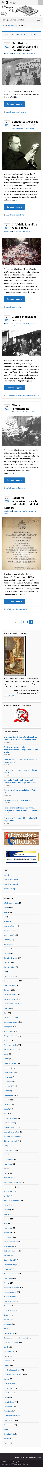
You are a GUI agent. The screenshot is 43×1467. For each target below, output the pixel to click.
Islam (6, 1173)
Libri (5, 1214)
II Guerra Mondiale (11, 1141)
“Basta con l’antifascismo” (21, 407)
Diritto (6, 1040)
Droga (6, 1054)
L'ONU (6, 1205)
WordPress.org (9, 889)
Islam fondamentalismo (12, 1182)
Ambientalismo (9, 926)
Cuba (6, 1013)
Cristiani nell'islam (10, 999)
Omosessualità (9, 1265)
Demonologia (8, 1031)
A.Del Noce (10, 112)
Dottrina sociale (9, 1049)
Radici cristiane (9, 1310)
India (5, 1155)
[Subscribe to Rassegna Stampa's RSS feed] (3, 2)
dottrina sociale (22, 609)
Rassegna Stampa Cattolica (13, 20)
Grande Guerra (9, 1123)
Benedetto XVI (9, 935)
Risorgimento (9, 1333)
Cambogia (7, 953)
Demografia (8, 1027)
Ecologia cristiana (10, 1063)
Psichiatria (7, 1306)
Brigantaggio (8, 944)
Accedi (6, 875)
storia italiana (21, 112)
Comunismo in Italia (11, 981)
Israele (6, 1196)
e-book (6, 1059)
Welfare (7, 1443)
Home (4, 25)
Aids (5, 917)
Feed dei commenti (11, 884)
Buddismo (7, 949)
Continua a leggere (14, 104)
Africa (6, 912)
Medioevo (7, 1233)
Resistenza (8, 1324)
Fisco (5, 1114)
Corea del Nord (9, 985)
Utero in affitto (9, 1434)
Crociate (7, 1008)
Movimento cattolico (11, 1242)
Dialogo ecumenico (11, 1036)
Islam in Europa (9, 1187)
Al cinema (7, 921)
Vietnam (7, 1438)
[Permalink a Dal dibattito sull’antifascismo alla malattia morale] (21, 72)
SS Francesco (8, 1388)
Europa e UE (8, 1086)
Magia (6, 1223)
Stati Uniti (7, 1393)
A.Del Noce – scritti (11, 903)
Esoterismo (8, 1077)
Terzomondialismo (10, 1416)
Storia (6, 1397)
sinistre (6, 1379)
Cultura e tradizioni (11, 1017)
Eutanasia (7, 1091)
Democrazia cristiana (14, 326)
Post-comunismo (10, 1297)
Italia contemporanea (11, 1200)
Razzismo (7, 1315)
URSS (6, 1429)
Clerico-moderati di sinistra (24, 318)
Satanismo (7, 1361)
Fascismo (7, 1104)
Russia (6, 1347)
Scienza (6, 1365)
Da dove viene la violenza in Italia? (18, 800)
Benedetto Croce (22, 215)
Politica (6, 1283)
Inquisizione (8, 1159)
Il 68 (5, 1146)
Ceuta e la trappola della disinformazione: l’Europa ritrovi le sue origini (21, 749)
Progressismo (9, 1301)
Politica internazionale (12, 1287)
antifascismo (20, 488)
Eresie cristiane (9, 1072)
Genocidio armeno (10, 1118)
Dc (38, 396)
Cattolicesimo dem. (11, 958)
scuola (18, 307)
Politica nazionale (10, 1292)
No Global (7, 1255)
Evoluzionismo (9, 1095)
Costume (7, 990)
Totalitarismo (8, 1420)
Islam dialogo (8, 1178)
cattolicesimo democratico (26, 396)
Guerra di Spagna (10, 1127)
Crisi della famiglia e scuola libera (24, 226)
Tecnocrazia (8, 1406)
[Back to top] (38, 1462)
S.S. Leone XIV (9, 1352)
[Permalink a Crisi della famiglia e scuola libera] (21, 251)
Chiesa (28, 511)
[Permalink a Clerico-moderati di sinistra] (21, 343)
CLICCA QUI (9, 696)
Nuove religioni (9, 1260)
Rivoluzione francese (11, 1342)
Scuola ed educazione (12, 1370)
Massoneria (8, 1228)
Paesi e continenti (10, 1274)
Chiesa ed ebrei (9, 967)
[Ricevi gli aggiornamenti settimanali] (14, 2)
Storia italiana (30, 53)
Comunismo (8, 976)
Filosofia (7, 1109)
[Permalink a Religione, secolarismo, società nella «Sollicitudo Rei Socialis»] (21, 543)
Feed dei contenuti (11, 879)
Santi (5, 1356)
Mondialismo (8, 1237)
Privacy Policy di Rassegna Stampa (28, 1457)
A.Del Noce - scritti (13, 25)
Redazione (8, 53)
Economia (7, 1068)
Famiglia (6, 1100)
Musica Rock (8, 1246)
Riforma (6, 1329)
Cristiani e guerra (10, 994)
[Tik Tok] (7, 2)
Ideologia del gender (11, 1136)
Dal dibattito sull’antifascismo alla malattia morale (25, 46)
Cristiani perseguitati (11, 1004)
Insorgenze (8, 1164)
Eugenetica (8, 1081)
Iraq (5, 1168)
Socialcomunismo (10, 1384)
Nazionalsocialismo (10, 1251)
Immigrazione (8, 1150)
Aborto (6, 908)
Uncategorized (9, 1425)
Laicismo (7, 1210)
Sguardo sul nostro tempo (13, 1374)
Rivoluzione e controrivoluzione (15, 1338)
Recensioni (8, 1319)
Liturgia (6, 1219)
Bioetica (7, 940)
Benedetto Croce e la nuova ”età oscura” (25, 123)
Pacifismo (7, 1269)
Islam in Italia (8, 1191)
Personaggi (8, 1278)
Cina (5, 972)
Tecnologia (8, 1411)
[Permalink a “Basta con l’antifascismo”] (21, 430)
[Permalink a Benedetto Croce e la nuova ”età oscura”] (21, 150)
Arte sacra (7, 930)
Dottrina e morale (10, 1045)
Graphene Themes (22, 1464)
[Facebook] (11, 2)
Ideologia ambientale (11, 1132)
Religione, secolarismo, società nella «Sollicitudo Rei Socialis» (21, 502)
